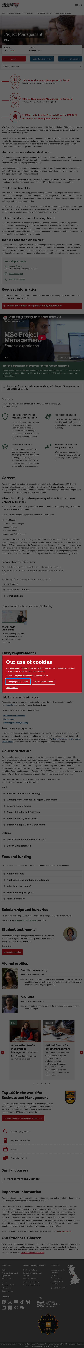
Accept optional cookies (18, 682)
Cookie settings (12, 688)
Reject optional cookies (43, 682)
